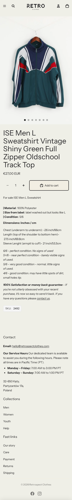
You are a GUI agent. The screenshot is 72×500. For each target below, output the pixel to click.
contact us (43, 298)
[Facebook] (32, 493)
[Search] (13, 6)
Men (6, 407)
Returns (8, 466)
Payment (9, 459)
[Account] (58, 6)
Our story (9, 445)
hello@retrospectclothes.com (30, 346)
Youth (7, 421)
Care (6, 452)
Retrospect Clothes (40, 484)
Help (6, 428)
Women (8, 414)
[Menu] (4, 6)
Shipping (8, 473)
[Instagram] (39, 493)
